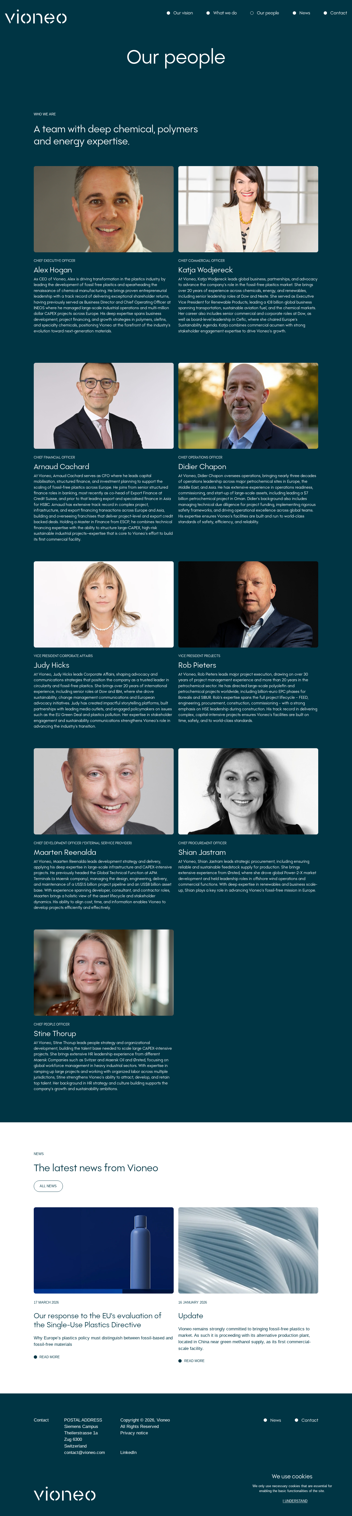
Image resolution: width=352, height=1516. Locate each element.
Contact (338, 12)
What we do (225, 12)
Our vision (183, 12)
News (304, 12)
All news (48, 1186)
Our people (268, 12)
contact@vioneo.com (84, 1452)
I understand (295, 1501)
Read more (49, 1357)
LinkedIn (128, 1452)
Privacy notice (134, 1433)
